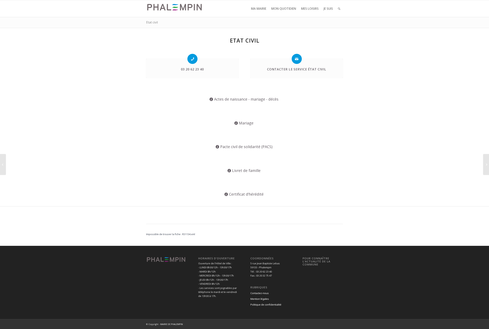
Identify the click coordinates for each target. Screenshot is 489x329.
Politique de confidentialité (265, 304)
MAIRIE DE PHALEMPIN (171, 324)
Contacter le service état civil (296, 69)
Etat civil (152, 22)
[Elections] (3, 164)
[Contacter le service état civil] (297, 59)
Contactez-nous (259, 293)
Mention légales (259, 299)
